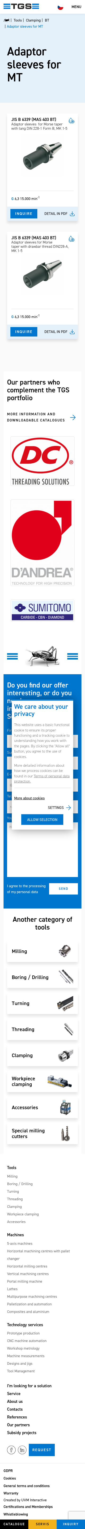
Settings (56, 807)
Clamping (14, 1206)
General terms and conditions (27, 1485)
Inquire (24, 213)
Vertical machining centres (28, 1273)
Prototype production (23, 1333)
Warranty (11, 1493)
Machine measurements (25, 1355)
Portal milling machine (24, 1281)
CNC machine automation (27, 1340)
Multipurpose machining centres (32, 1296)
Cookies (10, 1478)
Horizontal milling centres (27, 1266)
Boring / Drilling (20, 1183)
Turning (13, 1191)
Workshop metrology (23, 1348)
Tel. (9, 796)
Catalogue (14, 1524)
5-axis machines (19, 1243)
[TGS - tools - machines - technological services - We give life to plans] (6, 20)
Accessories (16, 1221)
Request (41, 1449)
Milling (12, 1176)
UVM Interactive (34, 1500)
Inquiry (71, 1524)
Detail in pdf (56, 213)
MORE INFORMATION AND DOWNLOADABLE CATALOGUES (36, 417)
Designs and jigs (19, 1363)
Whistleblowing (16, 1514)
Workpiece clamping (23, 1214)
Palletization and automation (29, 1304)
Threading (15, 1199)
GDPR (8, 1470)
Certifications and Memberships (28, 1506)
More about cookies (29, 797)
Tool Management (21, 1371)
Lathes (12, 1288)
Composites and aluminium (28, 1311)
